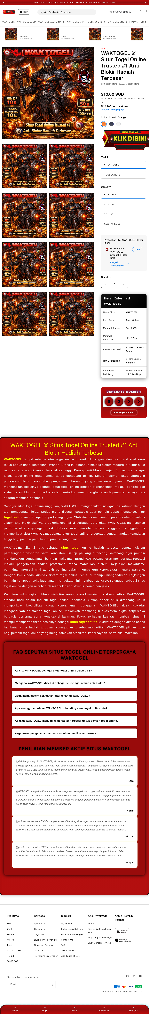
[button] (8, 22)
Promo (15, 1010)
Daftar (74, 1010)
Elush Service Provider (45, 940)
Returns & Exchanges (72, 934)
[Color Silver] (118, 124)
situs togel (70, 547)
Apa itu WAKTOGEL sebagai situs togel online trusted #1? (53, 670)
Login (45, 1010)
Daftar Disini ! (108, 3)
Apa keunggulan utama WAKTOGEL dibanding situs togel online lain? (61, 708)
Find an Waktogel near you (99, 930)
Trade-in (38, 950)
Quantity (106, 277)
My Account (67, 924)
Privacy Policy (68, 950)
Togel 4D (39, 934)
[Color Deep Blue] (111, 124)
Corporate (39, 929)
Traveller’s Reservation (46, 956)
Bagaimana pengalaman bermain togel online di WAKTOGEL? (55, 733)
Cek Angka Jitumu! (123, 412)
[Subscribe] (52, 984)
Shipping (118, 98)
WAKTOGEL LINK (75, 22)
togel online (13, 517)
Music (10, 945)
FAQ (63, 945)
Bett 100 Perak (112, 224)
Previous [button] (3, 2)
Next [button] (145, 2)
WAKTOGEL (8, 22)
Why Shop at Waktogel (100, 937)
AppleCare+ (40, 924)
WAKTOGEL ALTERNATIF (51, 22)
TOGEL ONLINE (94, 22)
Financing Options (43, 945)
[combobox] (66, 12)
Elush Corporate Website (101, 943)
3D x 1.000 (109, 204)
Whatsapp (104, 1010)
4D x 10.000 (110, 194)
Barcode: (123, 84)
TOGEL (10, 956)
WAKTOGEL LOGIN (26, 22)
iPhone (10, 934)
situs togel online (83, 621)
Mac (9, 924)
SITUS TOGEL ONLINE (115, 22)
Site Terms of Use (70, 956)
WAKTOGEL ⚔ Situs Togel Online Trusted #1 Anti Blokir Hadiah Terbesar (74, 3)
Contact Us (67, 940)
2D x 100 (108, 214)
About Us (92, 924)
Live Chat (133, 1010)
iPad (9, 929)
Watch (10, 940)
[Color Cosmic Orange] (104, 124)
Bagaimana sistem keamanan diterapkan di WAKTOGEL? (52, 695)
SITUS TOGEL (111, 164)
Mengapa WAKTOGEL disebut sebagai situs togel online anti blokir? (60, 683)
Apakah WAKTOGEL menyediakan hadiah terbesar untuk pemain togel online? (67, 720)
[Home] (9, 11)
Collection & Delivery (72, 929)
